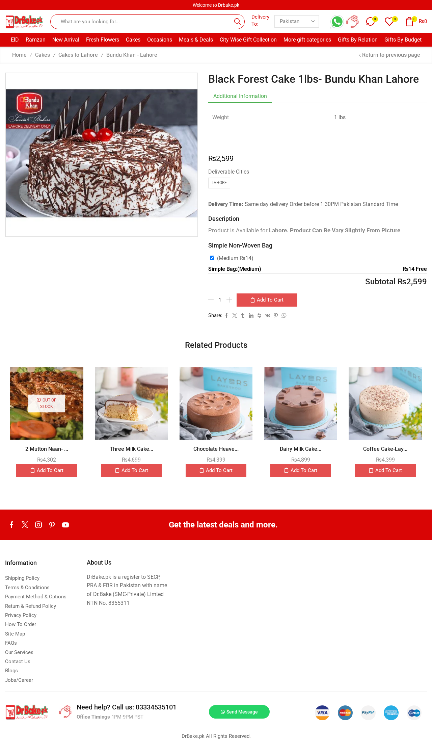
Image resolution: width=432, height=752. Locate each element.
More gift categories (307, 39)
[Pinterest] (52, 524)
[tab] (240, 96)
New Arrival (65, 39)
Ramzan (36, 39)
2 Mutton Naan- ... (46, 449)
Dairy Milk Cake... (300, 449)
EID (15, 39)
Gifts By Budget (403, 39)
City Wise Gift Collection (248, 39)
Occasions (159, 39)
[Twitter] (25, 524)
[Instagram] (38, 524)
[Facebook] (11, 524)
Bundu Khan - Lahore (131, 55)
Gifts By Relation (358, 39)
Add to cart (270, 300)
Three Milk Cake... (131, 449)
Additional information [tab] (240, 96)
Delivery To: (260, 20)
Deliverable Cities (228, 171)
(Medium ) (235, 258)
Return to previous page (391, 55)
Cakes (133, 39)
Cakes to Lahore (78, 55)
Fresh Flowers (102, 39)
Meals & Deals (196, 39)
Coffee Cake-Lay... (385, 449)
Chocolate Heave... (216, 449)
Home (19, 55)
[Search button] (237, 22)
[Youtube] (65, 524)
